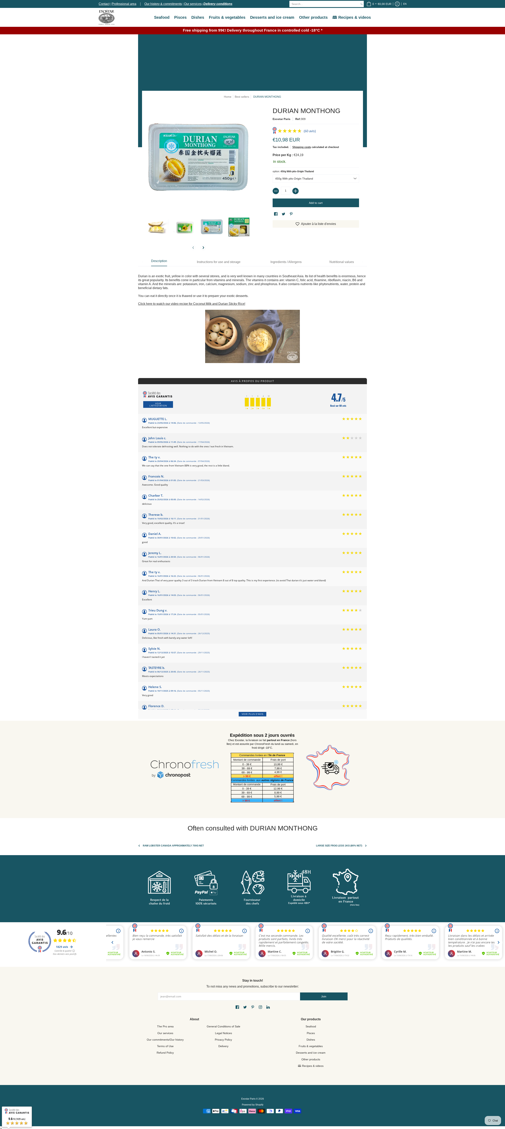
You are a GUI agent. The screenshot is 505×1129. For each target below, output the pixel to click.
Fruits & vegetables (311, 1046)
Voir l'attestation (158, 404)
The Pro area (165, 1026)
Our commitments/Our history (165, 1039)
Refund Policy (165, 1052)
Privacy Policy (223, 1039)
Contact (104, 4)
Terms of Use (165, 1046)
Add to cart (316, 202)
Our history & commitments (163, 4)
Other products (310, 1059)
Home (227, 96)
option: (293, 171)
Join (323, 996)
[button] (379, 4)
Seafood (311, 1026)
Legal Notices (223, 1033)
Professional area (124, 4)
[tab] (159, 262)
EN (405, 4)
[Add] (295, 191)
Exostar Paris (281, 119)
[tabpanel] (252, 317)
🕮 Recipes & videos (311, 1065)
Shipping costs (301, 147)
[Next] (203, 247)
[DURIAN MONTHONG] (157, 227)
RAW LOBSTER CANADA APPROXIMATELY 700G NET (173, 845)
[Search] (361, 4)
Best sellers (242, 96)
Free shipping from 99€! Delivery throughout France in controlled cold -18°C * (252, 30)
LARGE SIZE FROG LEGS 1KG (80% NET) (339, 845)
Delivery (223, 1046)
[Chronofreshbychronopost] (184, 769)
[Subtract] (276, 191)
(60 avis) (310, 131)
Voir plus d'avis (252, 714)
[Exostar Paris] (106, 17)
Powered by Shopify (252, 1104)
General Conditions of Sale (223, 1026)
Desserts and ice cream (310, 1052)
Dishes (311, 1039)
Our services (193, 4)
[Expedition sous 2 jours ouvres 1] (262, 769)
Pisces (311, 1033)
